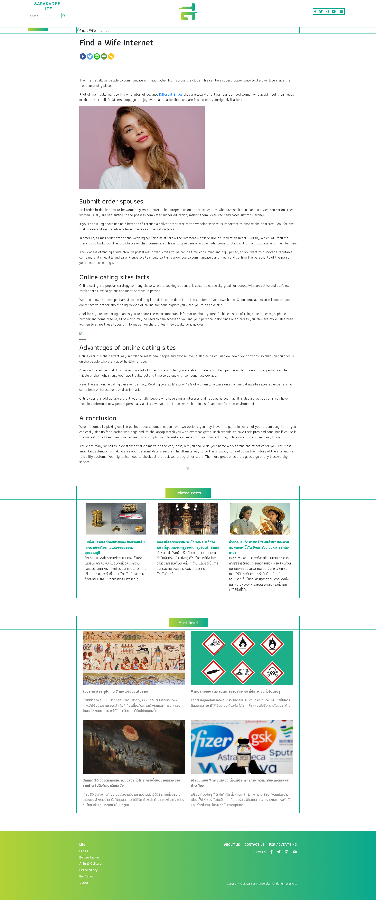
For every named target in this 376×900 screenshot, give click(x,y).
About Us (232, 844)
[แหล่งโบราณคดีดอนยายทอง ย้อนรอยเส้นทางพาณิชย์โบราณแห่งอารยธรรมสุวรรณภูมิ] (116, 518)
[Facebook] (83, 56)
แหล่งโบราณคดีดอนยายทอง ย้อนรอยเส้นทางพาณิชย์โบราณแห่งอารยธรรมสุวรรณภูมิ (115, 547)
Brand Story (88, 870)
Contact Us (254, 844)
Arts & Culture (90, 863)
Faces (83, 851)
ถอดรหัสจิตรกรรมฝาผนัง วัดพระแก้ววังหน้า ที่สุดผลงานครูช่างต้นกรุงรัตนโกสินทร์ (188, 544)
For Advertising (283, 844)
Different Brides (171, 94)
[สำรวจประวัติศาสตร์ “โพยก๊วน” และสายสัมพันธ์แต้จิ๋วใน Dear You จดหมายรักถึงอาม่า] (260, 518)
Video (83, 883)
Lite (82, 844)
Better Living (89, 857)
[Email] (104, 56)
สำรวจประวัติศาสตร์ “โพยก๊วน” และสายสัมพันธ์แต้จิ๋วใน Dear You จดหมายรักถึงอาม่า (259, 547)
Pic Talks (86, 876)
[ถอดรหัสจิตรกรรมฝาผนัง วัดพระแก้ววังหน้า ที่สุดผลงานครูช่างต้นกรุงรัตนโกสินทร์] (188, 518)
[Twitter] (90, 56)
